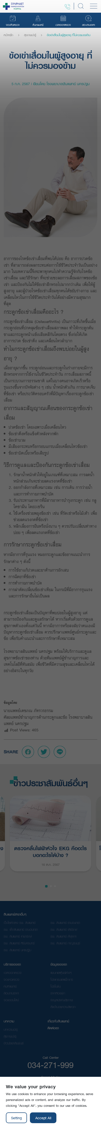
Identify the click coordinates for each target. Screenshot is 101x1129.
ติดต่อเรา (53, 1028)
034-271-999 (50, 1065)
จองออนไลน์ (11, 1000)
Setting (16, 1118)
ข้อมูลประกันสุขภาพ (61, 1000)
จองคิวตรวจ (11, 979)
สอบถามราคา (11, 993)
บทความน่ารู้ (11, 1029)
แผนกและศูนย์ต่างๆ (61, 973)
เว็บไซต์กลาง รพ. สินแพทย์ (19, 923)
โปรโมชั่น (55, 986)
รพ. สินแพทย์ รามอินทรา (65, 923)
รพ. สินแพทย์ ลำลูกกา (63, 936)
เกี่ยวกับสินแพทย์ (58, 1021)
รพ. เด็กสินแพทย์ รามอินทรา (21, 929)
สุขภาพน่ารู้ (30, 35)
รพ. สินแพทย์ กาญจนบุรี (65, 943)
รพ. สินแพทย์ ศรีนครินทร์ (19, 943)
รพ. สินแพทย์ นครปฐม (17, 950)
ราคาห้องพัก (57, 993)
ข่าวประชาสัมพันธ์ (14, 1043)
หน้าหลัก (8, 35)
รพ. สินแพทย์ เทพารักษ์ (18, 936)
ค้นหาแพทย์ (10, 986)
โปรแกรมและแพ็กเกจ (61, 979)
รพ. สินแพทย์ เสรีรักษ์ (63, 929)
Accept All (43, 1118)
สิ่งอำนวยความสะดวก (63, 1007)
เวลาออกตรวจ (13, 973)
